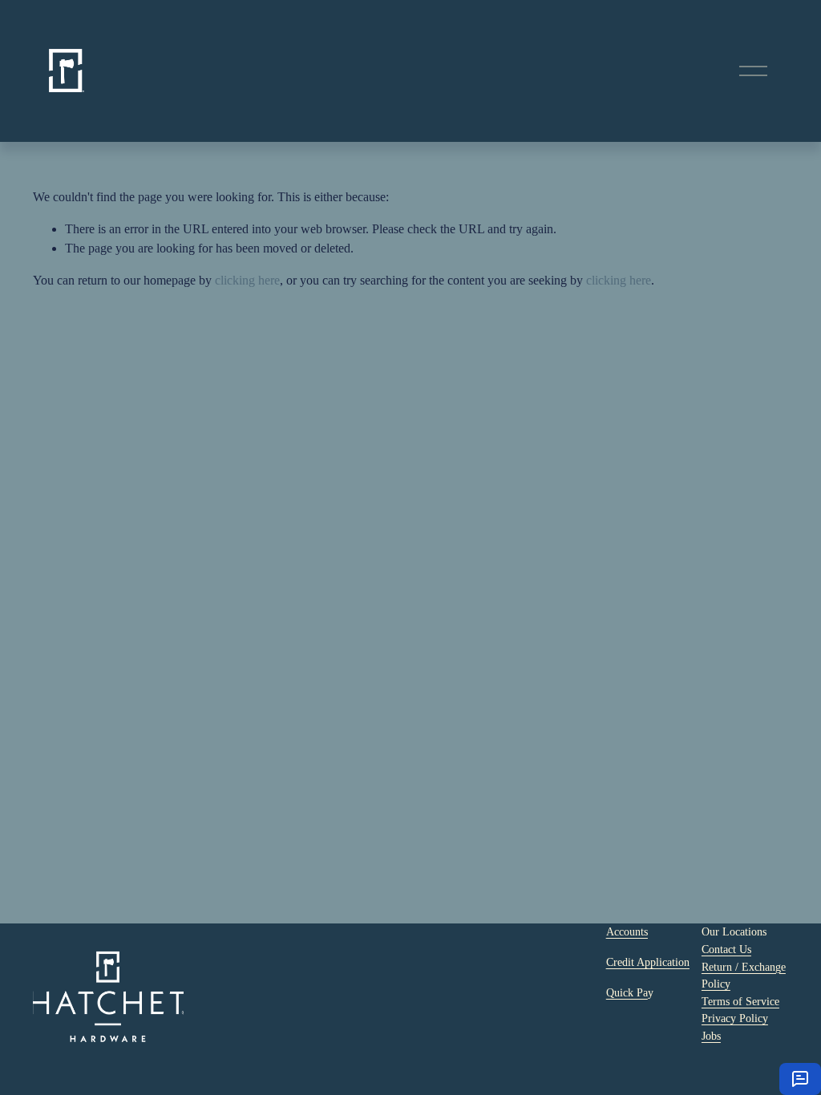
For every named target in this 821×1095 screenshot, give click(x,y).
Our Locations (734, 931)
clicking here (247, 280)
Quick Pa (627, 992)
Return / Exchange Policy (744, 975)
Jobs (711, 1035)
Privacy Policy (735, 1018)
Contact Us (726, 949)
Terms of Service (740, 1001)
